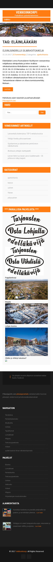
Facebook (20, 378)
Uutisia (7, 427)
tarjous (10, 183)
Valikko (7, 19)
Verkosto (8, 484)
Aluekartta (9, 423)
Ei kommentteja (19, 55)
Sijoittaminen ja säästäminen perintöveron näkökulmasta (23, 145)
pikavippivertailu (22, 394)
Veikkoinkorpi (21, 551)
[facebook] (26, 3)
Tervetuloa (9, 415)
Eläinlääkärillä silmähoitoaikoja (23, 50)
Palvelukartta (10, 472)
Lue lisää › (8, 89)
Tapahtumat (9, 431)
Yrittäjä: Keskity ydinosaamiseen (19, 139)
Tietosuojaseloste (12, 443)
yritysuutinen (12, 198)
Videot (7, 447)
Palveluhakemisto (11, 419)
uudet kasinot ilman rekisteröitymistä (18, 451)
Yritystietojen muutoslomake (15, 496)
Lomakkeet (9, 435)
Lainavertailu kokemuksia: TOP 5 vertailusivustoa (25, 134)
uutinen (10, 188)
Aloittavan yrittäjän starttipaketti (19, 151)
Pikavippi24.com (9, 101)
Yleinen (10, 193)
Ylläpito (8, 439)
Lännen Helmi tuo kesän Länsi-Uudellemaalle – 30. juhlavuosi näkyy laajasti (25, 157)
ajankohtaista (42, 55)
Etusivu (7, 465)
